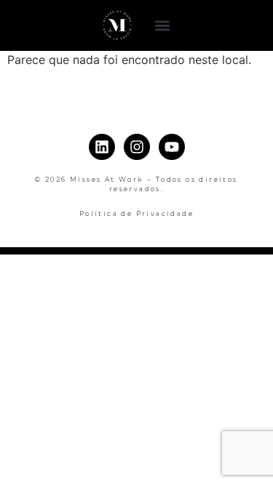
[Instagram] (137, 147)
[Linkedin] (102, 147)
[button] (162, 26)
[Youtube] (172, 147)
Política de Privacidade (136, 213)
